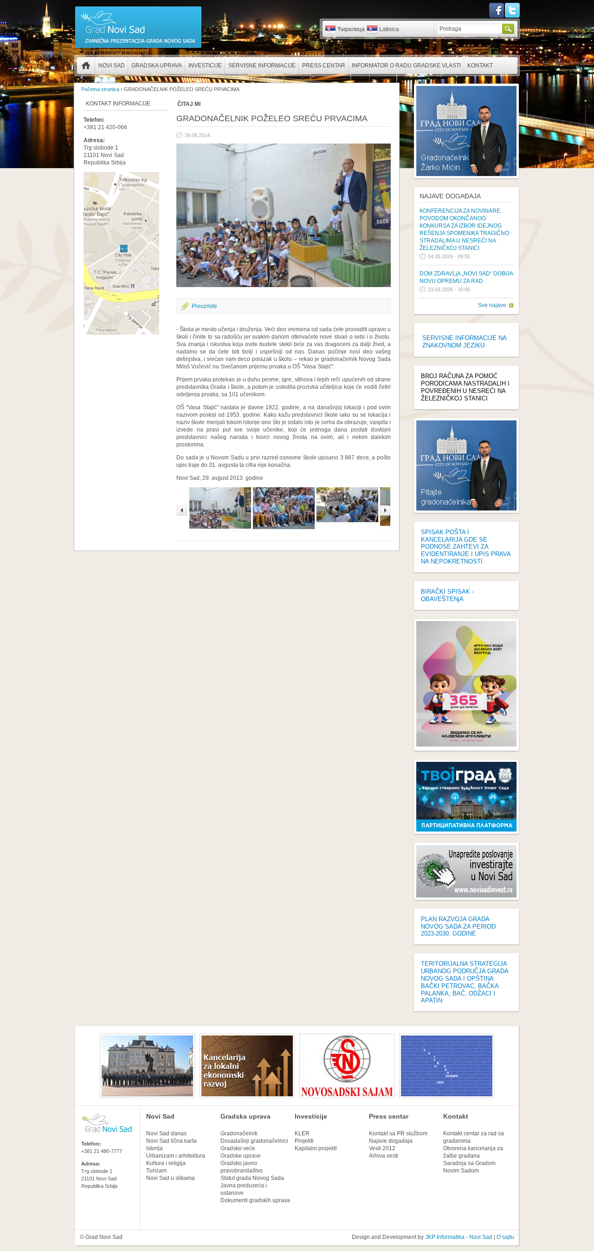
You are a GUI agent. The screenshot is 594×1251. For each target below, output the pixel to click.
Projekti (304, 1141)
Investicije (205, 65)
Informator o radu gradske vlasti (406, 65)
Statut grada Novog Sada (252, 1178)
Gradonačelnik (239, 1133)
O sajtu (505, 1237)
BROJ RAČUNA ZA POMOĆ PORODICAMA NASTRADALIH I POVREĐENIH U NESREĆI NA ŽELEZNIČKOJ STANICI (465, 387)
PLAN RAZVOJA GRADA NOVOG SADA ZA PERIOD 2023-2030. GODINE (458, 926)
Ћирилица (351, 29)
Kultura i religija (166, 1163)
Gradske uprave (240, 1156)
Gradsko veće (237, 1148)
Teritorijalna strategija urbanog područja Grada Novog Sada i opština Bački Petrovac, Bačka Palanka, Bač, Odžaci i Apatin (464, 982)
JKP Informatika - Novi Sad (458, 1237)
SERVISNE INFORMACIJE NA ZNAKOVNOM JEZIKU (464, 341)
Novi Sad (111, 65)
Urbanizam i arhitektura (175, 1156)
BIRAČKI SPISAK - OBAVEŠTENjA (447, 595)
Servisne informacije (262, 65)
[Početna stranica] (138, 47)
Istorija (154, 1148)
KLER (302, 1133)
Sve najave (492, 305)
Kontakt (480, 65)
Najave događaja (450, 196)
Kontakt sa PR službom (398, 1133)
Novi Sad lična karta (171, 1141)
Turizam (156, 1170)
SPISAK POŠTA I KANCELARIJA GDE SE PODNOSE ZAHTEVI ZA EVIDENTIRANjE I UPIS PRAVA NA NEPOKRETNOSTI (465, 547)
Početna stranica (86, 65)
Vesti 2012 (382, 1148)
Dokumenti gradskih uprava (255, 1200)
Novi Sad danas (166, 1133)
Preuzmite (204, 306)
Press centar (323, 65)
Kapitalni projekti (316, 1148)
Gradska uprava (156, 65)
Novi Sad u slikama (170, 1178)
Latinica (389, 29)
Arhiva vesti (383, 1156)
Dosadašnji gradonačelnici (254, 1141)
